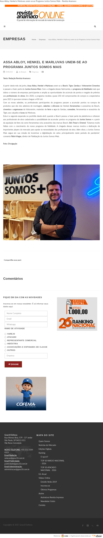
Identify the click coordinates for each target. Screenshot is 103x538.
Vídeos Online (44, 478)
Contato (42, 505)
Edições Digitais (45, 449)
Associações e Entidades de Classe (27, 347)
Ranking (42, 453)
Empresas (42, 39)
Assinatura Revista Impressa (52, 497)
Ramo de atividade (15, 329)
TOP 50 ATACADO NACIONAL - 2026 (48, 469)
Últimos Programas (48, 490)
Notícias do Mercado (47, 445)
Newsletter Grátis (48, 501)
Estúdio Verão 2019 (49, 482)
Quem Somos (44, 441)
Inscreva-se (45, 486)
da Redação (22, 72)
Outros (11, 350)
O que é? (44, 457)
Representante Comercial (22, 340)
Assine (41, 494)
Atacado (11, 337)
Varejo (11, 334)
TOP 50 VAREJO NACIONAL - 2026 (52, 462)
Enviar (14, 364)
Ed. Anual (42, 474)
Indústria (12, 344)
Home (34, 39)
